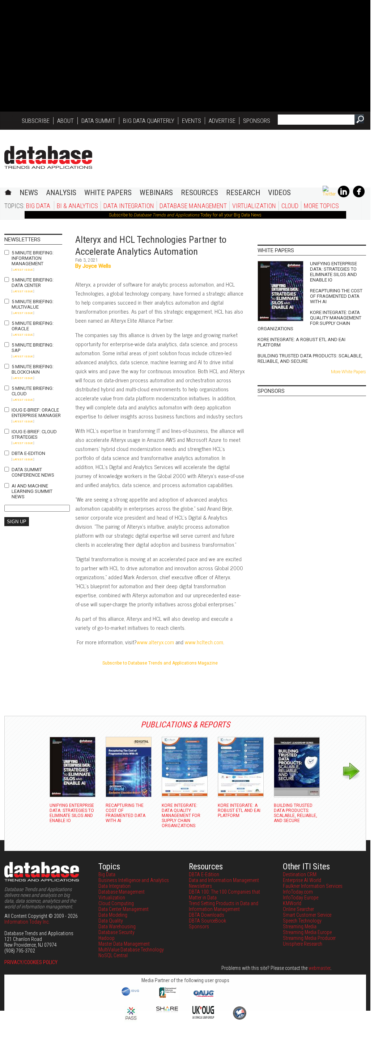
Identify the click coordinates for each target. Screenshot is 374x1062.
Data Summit (98, 120)
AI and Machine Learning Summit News (32, 491)
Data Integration (128, 206)
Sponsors (256, 120)
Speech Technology (302, 921)
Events (191, 120)
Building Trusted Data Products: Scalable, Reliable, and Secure (310, 358)
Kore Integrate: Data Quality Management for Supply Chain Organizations (309, 320)
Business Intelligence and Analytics (133, 880)
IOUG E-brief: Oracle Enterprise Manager (36, 412)
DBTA (48, 157)
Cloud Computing (116, 903)
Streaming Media (299, 926)
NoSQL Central (113, 955)
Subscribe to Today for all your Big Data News (185, 215)
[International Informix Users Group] (167, 997)
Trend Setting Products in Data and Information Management (223, 906)
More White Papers (348, 371)
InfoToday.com (298, 892)
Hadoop (106, 938)
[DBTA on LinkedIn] (343, 195)
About (65, 120)
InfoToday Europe (300, 897)
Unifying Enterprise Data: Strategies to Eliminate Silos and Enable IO (333, 272)
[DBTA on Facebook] (359, 195)
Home (8, 191)
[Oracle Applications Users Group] (203, 997)
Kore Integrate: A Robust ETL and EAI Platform (301, 342)
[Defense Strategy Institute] (239, 1019)
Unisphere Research (302, 944)
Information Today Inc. (27, 922)
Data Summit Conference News (33, 472)
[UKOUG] (203, 1017)
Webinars (156, 192)
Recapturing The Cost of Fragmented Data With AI (336, 296)
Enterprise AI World (302, 880)
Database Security (116, 932)
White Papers (108, 192)
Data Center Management (123, 909)
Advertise (222, 120)
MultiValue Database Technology (131, 950)
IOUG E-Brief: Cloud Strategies (34, 434)
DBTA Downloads (206, 915)
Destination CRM (299, 874)
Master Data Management (124, 944)
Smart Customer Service (307, 915)
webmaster (319, 968)
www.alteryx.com (155, 641)
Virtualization (254, 206)
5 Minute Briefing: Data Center (33, 282)
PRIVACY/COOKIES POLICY (31, 962)
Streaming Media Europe (307, 932)
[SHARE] (167, 1010)
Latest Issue (23, 269)
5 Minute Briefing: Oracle (33, 326)
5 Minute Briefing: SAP (33, 347)
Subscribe (36, 120)
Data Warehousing (117, 926)
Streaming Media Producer (309, 938)
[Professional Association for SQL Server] (130, 1020)
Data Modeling (112, 915)
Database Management (193, 206)
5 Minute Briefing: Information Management (33, 258)
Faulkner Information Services (313, 886)
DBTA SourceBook (207, 921)
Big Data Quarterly (148, 120)
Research (243, 192)
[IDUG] (131, 995)
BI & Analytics (77, 206)
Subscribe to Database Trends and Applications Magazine (160, 663)
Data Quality (110, 921)
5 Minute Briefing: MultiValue (33, 304)
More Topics (321, 206)
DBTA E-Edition (28, 453)
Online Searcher (298, 909)
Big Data (38, 206)
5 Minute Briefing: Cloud (33, 391)
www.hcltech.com (204, 641)
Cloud (289, 206)
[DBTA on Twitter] (329, 194)
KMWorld (292, 903)
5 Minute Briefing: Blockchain (33, 369)
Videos (279, 192)
